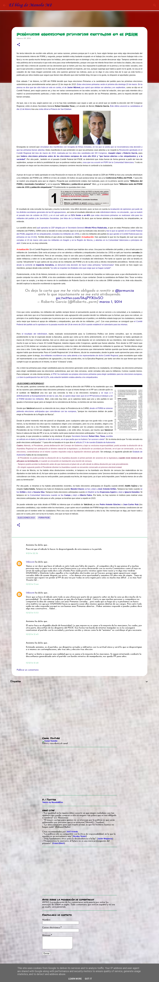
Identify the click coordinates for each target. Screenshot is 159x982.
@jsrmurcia (124, 291)
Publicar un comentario (28, 670)
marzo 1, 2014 (110, 302)
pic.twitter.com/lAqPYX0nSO (79, 298)
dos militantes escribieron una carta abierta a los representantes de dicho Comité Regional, (80, 355)
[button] (18, 45)
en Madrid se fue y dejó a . (112, 492)
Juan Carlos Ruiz (131, 504)
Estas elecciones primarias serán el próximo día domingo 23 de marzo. (107, 84)
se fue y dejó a (94, 489)
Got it (88, 979)
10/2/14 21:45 (32, 634)
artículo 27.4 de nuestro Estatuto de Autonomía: (96, 442)
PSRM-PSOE (44, 518)
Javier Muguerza (105, 839)
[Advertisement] (79, 707)
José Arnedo (72, 832)
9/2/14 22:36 (32, 553)
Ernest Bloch (58, 843)
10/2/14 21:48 (32, 663)
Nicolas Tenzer (79, 836)
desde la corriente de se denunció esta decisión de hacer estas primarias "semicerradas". (66, 265)
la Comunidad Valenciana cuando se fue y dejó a (60, 495)
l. (20, 243)
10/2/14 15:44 (32, 584)
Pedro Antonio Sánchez (110, 504)
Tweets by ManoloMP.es (52, 802)
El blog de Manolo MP (30, 5)
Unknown (30, 562)
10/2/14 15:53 (32, 613)
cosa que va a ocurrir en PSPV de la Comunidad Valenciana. (108, 162)
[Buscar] (155, 5)
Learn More (75, 979)
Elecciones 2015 (26, 518)
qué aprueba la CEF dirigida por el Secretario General (72, 228)
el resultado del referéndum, (35, 334)
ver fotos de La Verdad (70, 218)
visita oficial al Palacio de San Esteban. (55, 109)
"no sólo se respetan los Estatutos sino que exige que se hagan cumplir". (80, 268)
